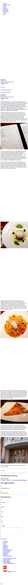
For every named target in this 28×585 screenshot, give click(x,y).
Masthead (5, 547)
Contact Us (5, 541)
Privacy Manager (7, 562)
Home (4, 3)
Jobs (4, 543)
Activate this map (4, 478)
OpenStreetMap (15, 480)
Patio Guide (5, 9)
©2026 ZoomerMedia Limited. (10, 558)
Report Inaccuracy (4, 83)
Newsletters (5, 546)
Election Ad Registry (7, 549)
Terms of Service (7, 551)
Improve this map (23, 480)
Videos (4, 5)
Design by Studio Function (9, 563)
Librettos (16, 109)
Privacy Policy (6, 552)
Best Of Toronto (6, 4)
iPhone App (5, 548)
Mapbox (8, 480)
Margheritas (22, 109)
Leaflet (3, 480)
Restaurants (5, 10)
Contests (5, 8)
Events (4, 7)
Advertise (5, 542)
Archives (5, 545)
